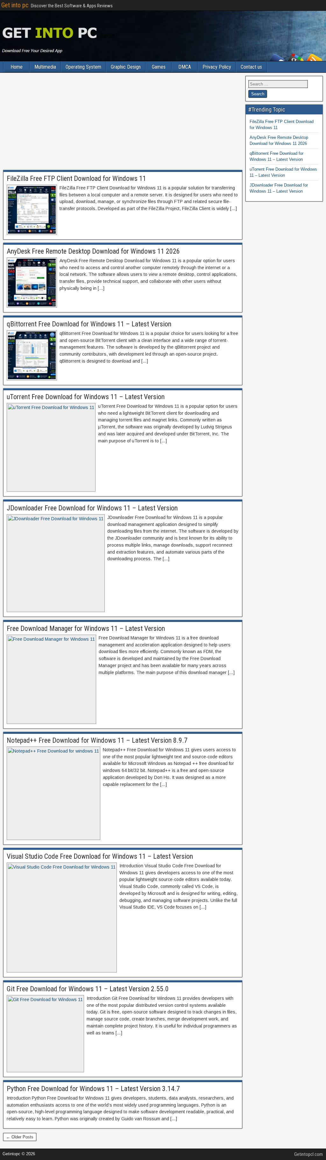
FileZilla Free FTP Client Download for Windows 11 (76, 178)
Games (159, 67)
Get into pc (14, 5)
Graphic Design (126, 67)
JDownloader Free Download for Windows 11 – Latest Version (92, 508)
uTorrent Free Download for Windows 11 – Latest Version (86, 397)
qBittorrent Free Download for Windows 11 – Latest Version (89, 324)
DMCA (184, 67)
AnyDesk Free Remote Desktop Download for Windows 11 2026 (93, 251)
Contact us (251, 67)
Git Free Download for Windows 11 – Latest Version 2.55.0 (88, 989)
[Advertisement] (122, 122)
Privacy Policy (216, 67)
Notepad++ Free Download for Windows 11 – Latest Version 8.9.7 (97, 740)
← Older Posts (19, 1137)
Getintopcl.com (308, 1154)
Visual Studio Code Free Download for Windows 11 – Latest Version (100, 856)
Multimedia (45, 67)
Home (17, 67)
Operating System (83, 67)
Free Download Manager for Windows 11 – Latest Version (86, 628)
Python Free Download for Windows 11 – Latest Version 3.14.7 (93, 1089)
